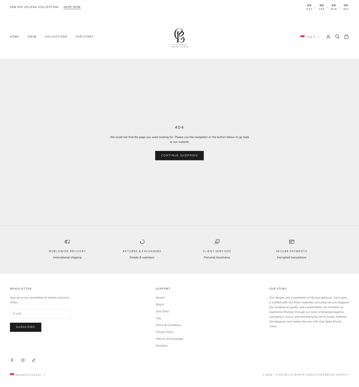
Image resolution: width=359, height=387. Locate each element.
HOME (15, 36)
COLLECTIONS (56, 36)
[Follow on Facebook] (12, 360)
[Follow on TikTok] (34, 360)
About (160, 304)
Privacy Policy (164, 332)
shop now (72, 7)
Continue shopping (179, 155)
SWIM (32, 36)
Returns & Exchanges (169, 339)
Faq (158, 318)
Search (160, 298)
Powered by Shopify (332, 374)
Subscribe (25, 327)
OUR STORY (84, 36)
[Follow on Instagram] (23, 360)
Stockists (162, 346)
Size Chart (162, 311)
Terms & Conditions (168, 325)
